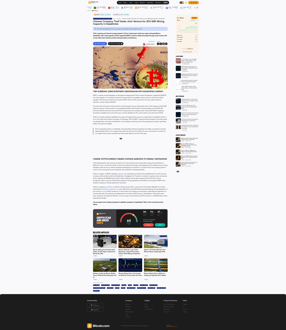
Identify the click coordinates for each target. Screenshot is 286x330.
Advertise (158, 2)
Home (119, 2)
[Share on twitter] (161, 44)
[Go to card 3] (186, 51)
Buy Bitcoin (167, 309)
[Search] (186, 2)
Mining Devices (131, 287)
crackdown (109, 187)
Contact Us (128, 306)
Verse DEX (166, 312)
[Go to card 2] (184, 51)
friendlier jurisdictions (109, 189)
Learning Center (148, 309)
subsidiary (96, 290)
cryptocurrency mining (99, 287)
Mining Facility (141, 287)
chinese (136, 285)
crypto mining (153, 285)
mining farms (151, 287)
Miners (117, 287)
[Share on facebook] (158, 44)
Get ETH (195, 17)
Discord (185, 309)
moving (103, 191)
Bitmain (124, 285)
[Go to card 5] (189, 51)
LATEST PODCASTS (180, 135)
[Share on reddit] (163, 44)
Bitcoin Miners (105, 285)
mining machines (161, 287)
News (124, 2)
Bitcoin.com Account (169, 304)
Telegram (185, 304)
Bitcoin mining (115, 285)
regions (101, 165)
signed (120, 174)
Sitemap (127, 317)
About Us (127, 304)
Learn (136, 2)
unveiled (121, 196)
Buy (131, 2)
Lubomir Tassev (150, 44)
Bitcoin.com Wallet (169, 306)
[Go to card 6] (191, 51)
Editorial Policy (129, 312)
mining (123, 287)
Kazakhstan (110, 287)
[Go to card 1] (183, 51)
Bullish (160, 224)
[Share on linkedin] (166, 44)
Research (142, 2)
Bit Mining (96, 285)
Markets (146, 306)
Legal (126, 314)
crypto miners (143, 285)
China (130, 285)
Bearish (148, 224)
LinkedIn (185, 312)
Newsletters (150, 2)
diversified (96, 119)
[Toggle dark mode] (181, 2)
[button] (122, 44)
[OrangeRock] (95, 10)
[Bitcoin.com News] (93, 2)
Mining (118, 18)
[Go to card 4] (188, 51)
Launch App (193, 2)
